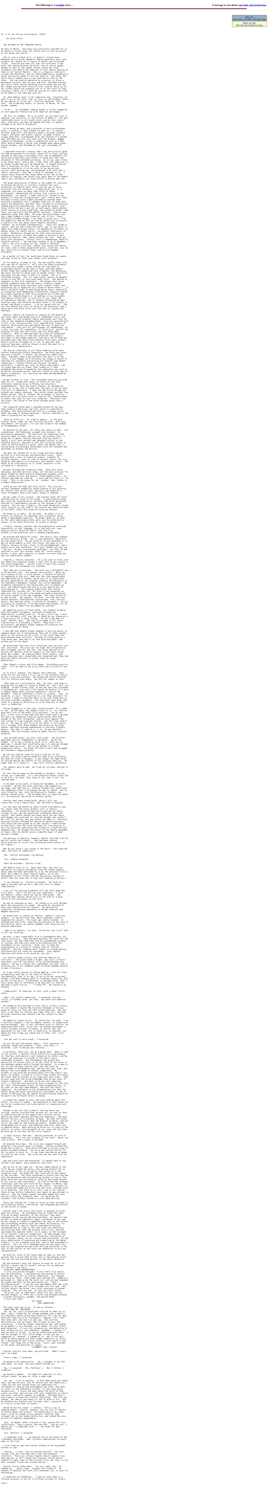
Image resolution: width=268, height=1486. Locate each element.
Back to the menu (249, 24)
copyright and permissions (252, 5)
